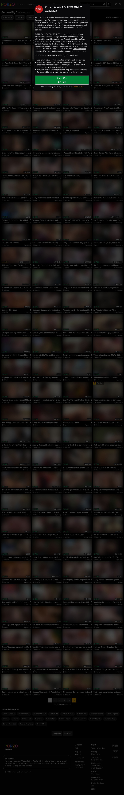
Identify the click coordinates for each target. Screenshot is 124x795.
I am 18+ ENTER (62, 80)
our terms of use (77, 86)
